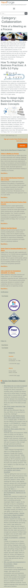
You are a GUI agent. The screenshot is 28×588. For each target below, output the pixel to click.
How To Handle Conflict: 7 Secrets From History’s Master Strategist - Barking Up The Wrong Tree (14, 515)
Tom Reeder (5, 296)
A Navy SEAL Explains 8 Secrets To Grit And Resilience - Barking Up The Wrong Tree (14, 492)
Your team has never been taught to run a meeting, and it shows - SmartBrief (14, 470)
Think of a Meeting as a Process (13, 28)
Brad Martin (5, 345)
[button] (14, 8)
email (18, 363)
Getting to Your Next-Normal (9, 228)
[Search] (26, 13)
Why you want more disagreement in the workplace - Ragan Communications (15, 563)
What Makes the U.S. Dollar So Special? (15, 386)
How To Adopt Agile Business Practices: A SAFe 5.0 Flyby (13, 65)
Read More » (4, 173)
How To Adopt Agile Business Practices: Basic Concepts (12, 100)
